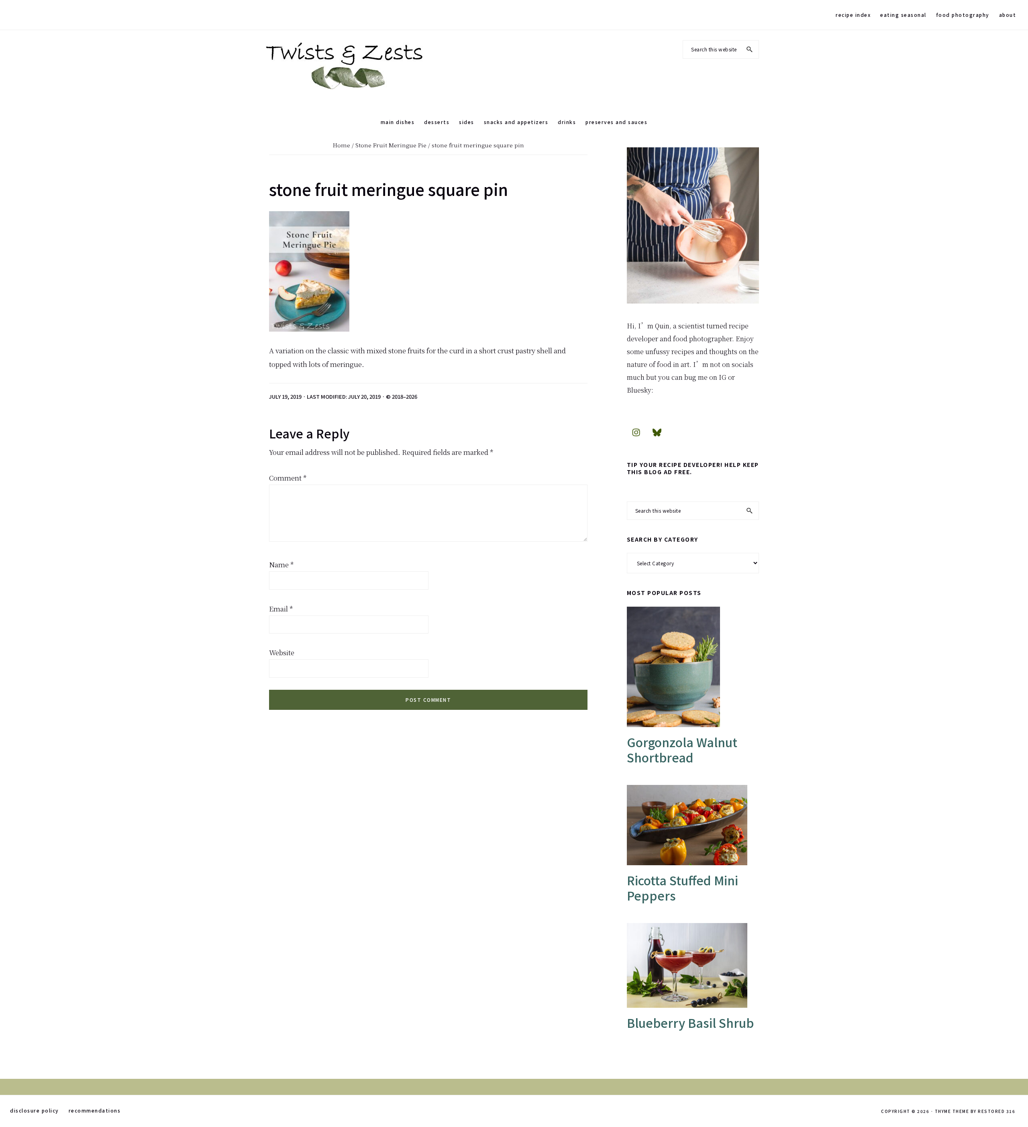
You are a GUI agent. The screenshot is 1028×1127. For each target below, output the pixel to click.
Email (281, 608)
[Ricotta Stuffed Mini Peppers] (693, 825)
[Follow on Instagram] (636, 432)
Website (281, 652)
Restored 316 (996, 1111)
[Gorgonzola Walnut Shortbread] (693, 667)
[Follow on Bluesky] (657, 432)
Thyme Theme (952, 1111)
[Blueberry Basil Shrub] (693, 965)
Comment (288, 478)
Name (281, 564)
